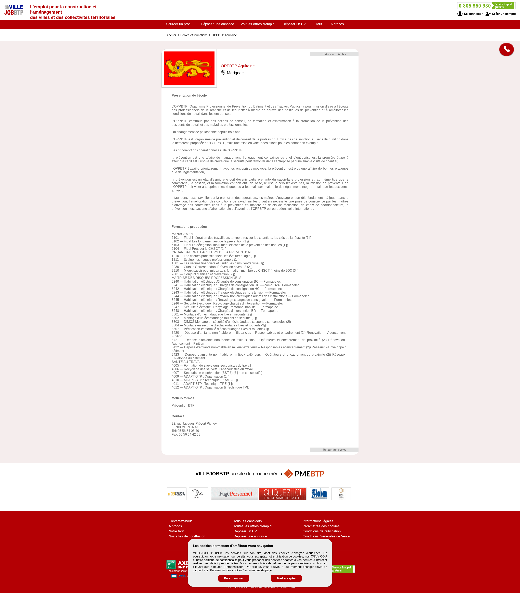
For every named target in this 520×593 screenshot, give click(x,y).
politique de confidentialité (220, 560)
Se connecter (473, 13)
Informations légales (318, 521)
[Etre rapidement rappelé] (505, 49)
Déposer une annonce (217, 24)
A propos (337, 24)
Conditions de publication (322, 531)
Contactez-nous (181, 521)
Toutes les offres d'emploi (253, 526)
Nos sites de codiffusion (187, 536)
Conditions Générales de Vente (326, 536)
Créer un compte (503, 13)
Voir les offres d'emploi (258, 24)
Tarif (319, 24)
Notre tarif (176, 531)
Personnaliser (234, 578)
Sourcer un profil (178, 24)
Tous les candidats (248, 521)
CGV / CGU (319, 556)
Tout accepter (286, 578)
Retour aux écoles (334, 54)
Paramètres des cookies (321, 526)
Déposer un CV (294, 24)
